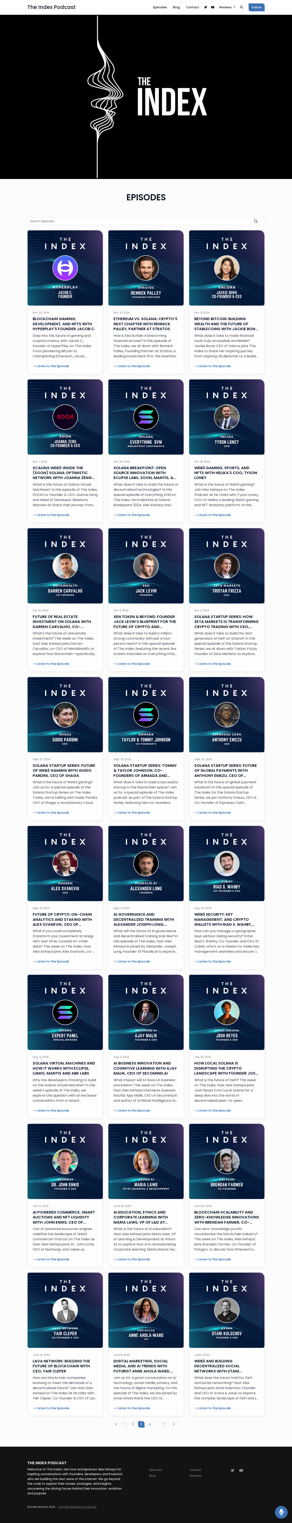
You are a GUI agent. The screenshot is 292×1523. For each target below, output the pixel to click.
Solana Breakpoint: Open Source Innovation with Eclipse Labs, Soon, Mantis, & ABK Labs (143, 475)
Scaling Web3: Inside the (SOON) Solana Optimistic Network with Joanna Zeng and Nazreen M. (62, 475)
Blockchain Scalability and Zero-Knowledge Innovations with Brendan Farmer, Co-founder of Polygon (226, 1220)
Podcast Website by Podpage (77, 1507)
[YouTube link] (212, 7)
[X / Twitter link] (205, 7)
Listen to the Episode (53, 366)
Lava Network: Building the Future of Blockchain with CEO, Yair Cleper (61, 1366)
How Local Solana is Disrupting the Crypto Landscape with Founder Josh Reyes (226, 1070)
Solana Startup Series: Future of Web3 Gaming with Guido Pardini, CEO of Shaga (64, 770)
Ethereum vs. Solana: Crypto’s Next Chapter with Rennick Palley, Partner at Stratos (145, 323)
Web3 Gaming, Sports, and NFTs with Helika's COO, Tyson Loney (225, 473)
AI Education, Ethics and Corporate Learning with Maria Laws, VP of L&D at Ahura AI (141, 1220)
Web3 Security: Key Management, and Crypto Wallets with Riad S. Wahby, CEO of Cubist (223, 922)
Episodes (160, 7)
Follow (257, 7)
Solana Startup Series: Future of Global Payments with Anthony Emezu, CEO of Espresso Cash (225, 773)
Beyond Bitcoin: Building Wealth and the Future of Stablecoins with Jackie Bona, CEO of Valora (226, 326)
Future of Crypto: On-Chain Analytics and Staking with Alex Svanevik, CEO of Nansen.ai (62, 922)
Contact (192, 7)
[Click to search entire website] (241, 7)
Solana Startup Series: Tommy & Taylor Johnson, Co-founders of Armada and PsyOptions (145, 773)
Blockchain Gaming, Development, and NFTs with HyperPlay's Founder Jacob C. (64, 323)
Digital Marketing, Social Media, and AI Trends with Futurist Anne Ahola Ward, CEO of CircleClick (142, 1368)
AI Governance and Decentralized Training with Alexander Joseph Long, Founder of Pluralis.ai (144, 922)
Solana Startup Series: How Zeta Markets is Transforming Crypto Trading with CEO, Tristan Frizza (226, 624)
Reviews (226, 7)
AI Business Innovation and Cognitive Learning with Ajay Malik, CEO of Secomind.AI (145, 1068)
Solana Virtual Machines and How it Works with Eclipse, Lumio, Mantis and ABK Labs (64, 1068)
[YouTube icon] (241, 1470)
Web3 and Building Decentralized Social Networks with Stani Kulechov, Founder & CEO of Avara (224, 1371)
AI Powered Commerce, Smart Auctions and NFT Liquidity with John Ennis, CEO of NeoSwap (64, 1220)
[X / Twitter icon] (232, 1470)
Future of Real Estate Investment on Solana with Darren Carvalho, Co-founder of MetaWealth (62, 624)
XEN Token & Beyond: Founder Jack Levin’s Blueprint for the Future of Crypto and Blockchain (145, 624)
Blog (176, 7)
